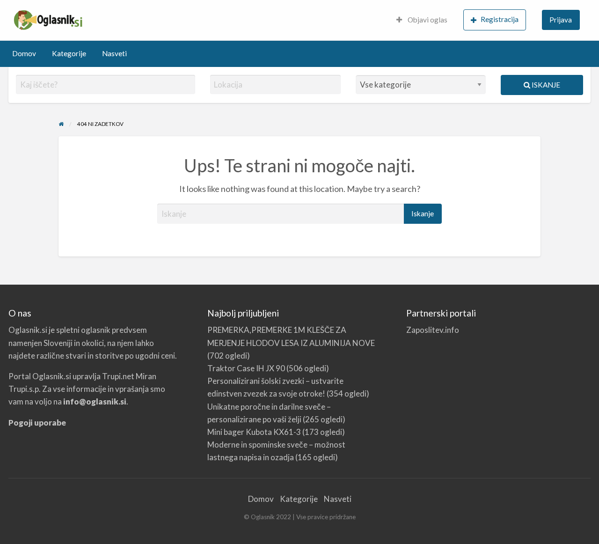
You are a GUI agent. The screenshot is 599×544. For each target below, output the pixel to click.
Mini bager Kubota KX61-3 (254, 432)
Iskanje (545, 85)
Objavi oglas (426, 19)
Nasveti (114, 53)
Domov (24, 53)
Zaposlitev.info (432, 330)
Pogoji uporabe (37, 422)
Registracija (500, 19)
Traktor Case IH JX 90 (246, 368)
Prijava (560, 19)
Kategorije (69, 53)
